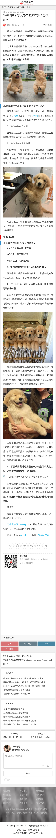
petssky (22, 524)
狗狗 (16, 115)
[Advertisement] (28, 606)
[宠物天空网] (28, 4)
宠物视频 (7, 795)
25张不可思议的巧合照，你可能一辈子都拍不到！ (24, 686)
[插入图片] (48, 766)
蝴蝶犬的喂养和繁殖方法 (13, 709)
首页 (4, 7)
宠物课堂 (11, 7)
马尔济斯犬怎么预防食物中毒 (15, 713)
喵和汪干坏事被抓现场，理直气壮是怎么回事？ (23, 678)
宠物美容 (40, 799)
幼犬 (9, 644)
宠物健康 (7, 799)
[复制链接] (38, 546)
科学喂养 (21, 7)
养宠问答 (23, 795)
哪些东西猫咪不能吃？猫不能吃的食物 (19, 720)
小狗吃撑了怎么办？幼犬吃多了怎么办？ (20, 724)
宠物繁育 (23, 803)
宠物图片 (7, 791)
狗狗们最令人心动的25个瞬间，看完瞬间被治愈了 (24, 682)
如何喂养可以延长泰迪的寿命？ (16, 717)
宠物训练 (23, 799)
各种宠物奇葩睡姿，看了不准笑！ (17, 690)
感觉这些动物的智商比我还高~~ (16, 694)
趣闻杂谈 (40, 803)
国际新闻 (40, 791)
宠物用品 (7, 803)
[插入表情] (43, 766)
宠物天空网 (12, 524)
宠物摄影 (23, 791)
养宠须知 (9, 649)
